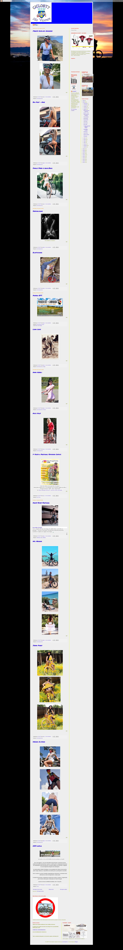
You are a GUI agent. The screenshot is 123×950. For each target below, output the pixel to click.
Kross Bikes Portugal (41, 503)
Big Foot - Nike (39, 102)
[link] (37, 527)
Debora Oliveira (39, 742)
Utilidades (44, 537)
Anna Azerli (37, 372)
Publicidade (38, 537)
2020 (84, 148)
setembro (85, 107)
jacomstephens (65, 941)
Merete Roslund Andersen (42, 31)
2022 (84, 100)
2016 (84, 154)
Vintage (44, 366)
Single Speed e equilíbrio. (42, 168)
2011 (84, 162)
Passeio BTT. (37, 295)
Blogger (76, 941)
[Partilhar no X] (55, 97)
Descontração (38, 98)
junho (85, 139)
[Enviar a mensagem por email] (53, 97)
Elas (42, 98)
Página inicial (51, 889)
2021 (84, 102)
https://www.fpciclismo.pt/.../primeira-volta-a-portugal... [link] (51, 490)
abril (85, 142)
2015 (84, 156)
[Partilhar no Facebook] (56, 97)
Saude (41, 537)
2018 (84, 151)
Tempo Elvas (73, 30)
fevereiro (85, 145)
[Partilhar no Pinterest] (58, 97)
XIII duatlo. (37, 846)
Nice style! (37, 413)
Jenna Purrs (37, 645)
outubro (85, 106)
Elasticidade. (37, 252)
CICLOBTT (74, 91)
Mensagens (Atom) (40, 891)
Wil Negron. (37, 541)
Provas (39, 497)
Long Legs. (37, 329)
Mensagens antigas (63, 889)
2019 (84, 150)
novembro (86, 104)
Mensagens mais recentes (37, 889)
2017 (84, 153)
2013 (84, 159)
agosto (85, 109)
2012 (84, 160)
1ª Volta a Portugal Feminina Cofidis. (47, 454)
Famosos (44, 409)
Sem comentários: (48, 247)
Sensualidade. (38, 211)
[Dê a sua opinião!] (54, 97)
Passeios (42, 324)
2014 (84, 157)
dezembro (86, 103)
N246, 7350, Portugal (38, 325)
